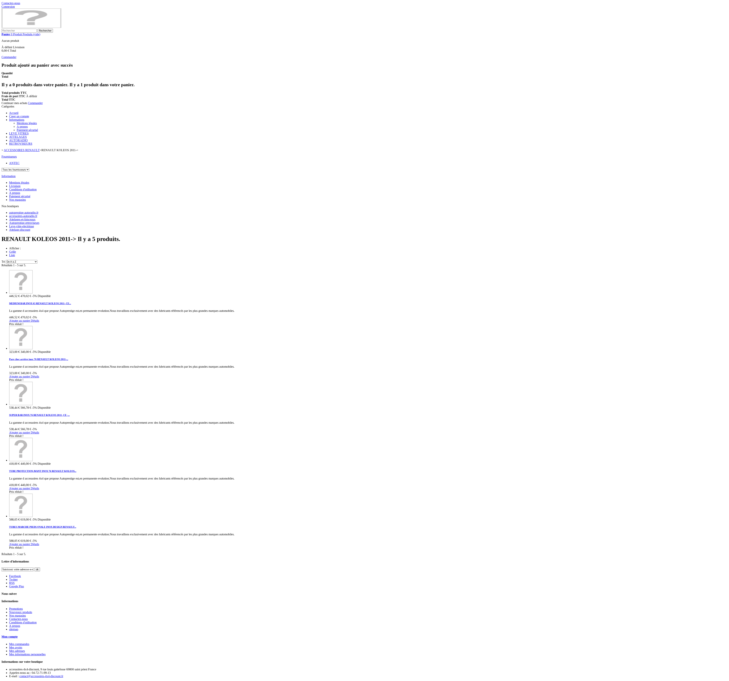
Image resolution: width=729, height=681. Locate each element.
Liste (12, 255)
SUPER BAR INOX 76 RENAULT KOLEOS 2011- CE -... (39, 415)
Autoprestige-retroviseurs (24, 222)
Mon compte (10, 636)
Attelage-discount (19, 229)
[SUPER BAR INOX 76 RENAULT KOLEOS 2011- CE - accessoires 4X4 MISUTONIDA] (21, 404)
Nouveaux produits (20, 612)
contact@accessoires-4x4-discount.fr (41, 676)
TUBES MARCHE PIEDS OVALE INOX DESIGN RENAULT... (42, 526)
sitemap (13, 629)
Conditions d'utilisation (23, 189)
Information (9, 176)
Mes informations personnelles (27, 654)
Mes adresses (17, 651)
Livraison (15, 186)
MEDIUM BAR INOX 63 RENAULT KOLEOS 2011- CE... (40, 303)
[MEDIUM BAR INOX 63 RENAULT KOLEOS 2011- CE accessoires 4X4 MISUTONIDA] (21, 292)
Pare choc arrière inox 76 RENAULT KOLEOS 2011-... (38, 359)
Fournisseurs (9, 156)
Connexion (8, 6)
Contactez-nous (11, 3)
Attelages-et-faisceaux (22, 219)
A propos (22, 126)
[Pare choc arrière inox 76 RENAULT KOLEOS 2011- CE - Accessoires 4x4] (21, 348)
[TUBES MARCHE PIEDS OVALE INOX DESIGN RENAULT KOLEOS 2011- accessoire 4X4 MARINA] (21, 516)
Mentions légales (27, 123)
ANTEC (14, 163)
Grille (12, 251)
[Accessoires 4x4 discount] (31, 26)
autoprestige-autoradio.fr (23, 212)
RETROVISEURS (20, 143)
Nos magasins (17, 199)
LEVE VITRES (19, 133)
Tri (3, 261)
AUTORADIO (18, 140)
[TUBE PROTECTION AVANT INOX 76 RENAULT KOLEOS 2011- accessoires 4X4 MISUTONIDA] (21, 460)
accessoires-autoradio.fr (23, 216)
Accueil (13, 113)
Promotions (16, 608)
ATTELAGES (18, 136)
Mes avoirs (15, 647)
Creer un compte (19, 116)
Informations (16, 119)
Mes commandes (19, 644)
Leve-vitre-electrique (21, 226)
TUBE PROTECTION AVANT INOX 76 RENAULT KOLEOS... (42, 471)
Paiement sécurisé (27, 130)
